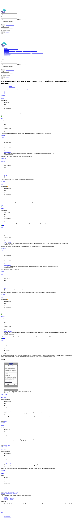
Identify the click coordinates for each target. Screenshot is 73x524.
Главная (2, 507)
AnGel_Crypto (3, 397)
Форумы (5, 507)
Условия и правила (7, 516)
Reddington (3, 250)
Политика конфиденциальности (10, 517)
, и (11, 492)
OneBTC (2, 137)
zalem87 (2, 340)
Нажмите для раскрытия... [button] (9, 154)
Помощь (5, 518)
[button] (2, 33)
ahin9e (2, 118)
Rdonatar (10, 86)
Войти (2, 512)
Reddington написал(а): (8, 198)
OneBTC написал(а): (8, 175)
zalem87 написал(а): (7, 411)
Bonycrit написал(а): (8, 242)
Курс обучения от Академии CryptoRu (14, 88)
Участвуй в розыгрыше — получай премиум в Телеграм (24, 89)
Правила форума (10, 507)
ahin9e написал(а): (7, 152)
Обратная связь (17, 507)
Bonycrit (2, 208)
